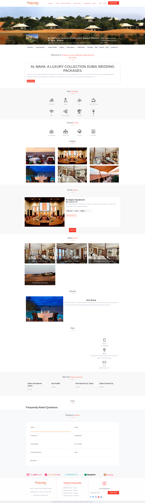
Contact (105, 3)
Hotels (103, 38)
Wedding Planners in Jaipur (70, 487)
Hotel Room (81, 47)
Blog (100, 3)
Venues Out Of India (65, 3)
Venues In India (77, 3)
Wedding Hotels (44, 495)
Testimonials (36, 495)
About (44, 491)
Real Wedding (87, 3)
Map (96, 47)
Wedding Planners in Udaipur (71, 490)
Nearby (101, 47)
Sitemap (49, 491)
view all (72, 230)
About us (51, 3)
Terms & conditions (35, 488)
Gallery (94, 3)
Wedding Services (34, 491)
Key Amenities (40, 47)
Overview (30, 47)
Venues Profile (52, 47)
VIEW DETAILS (71, 215)
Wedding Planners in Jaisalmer (71, 495)
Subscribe (113, 492)
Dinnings (90, 47)
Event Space (70, 47)
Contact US (114, 47)
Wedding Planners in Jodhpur (71, 493)
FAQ (107, 47)
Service (57, 3)
